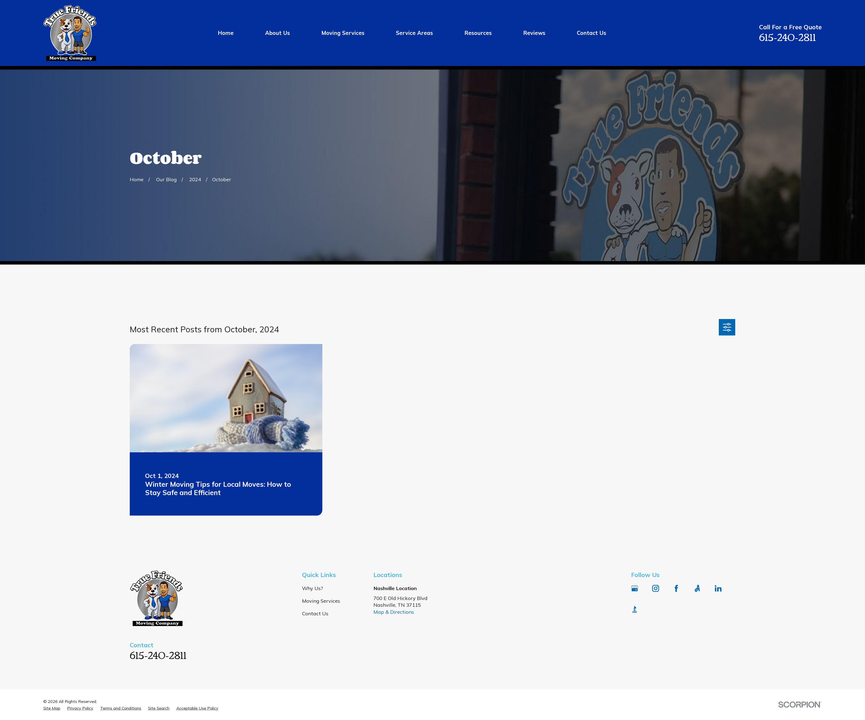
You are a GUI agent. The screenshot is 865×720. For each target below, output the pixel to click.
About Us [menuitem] (277, 32)
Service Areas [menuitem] (414, 32)
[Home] (69, 33)
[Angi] (697, 588)
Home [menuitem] (226, 32)
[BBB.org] (634, 609)
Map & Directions (393, 612)
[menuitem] (51, 708)
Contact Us (315, 613)
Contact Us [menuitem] (591, 32)
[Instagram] (655, 588)
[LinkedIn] (718, 588)
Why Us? (312, 588)
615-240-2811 (787, 36)
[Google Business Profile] (634, 588)
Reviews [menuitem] (534, 32)
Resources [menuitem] (478, 32)
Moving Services (321, 601)
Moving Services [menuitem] (342, 32)
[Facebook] (676, 588)
